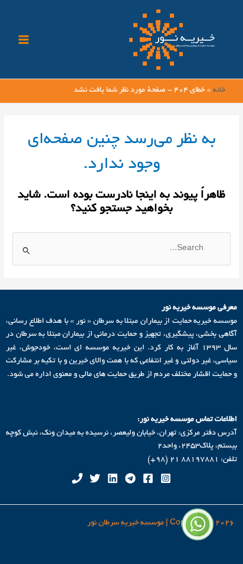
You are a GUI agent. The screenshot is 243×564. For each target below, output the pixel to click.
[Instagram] (165, 478)
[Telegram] (130, 478)
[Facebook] (148, 478)
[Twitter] (95, 478)
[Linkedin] (112, 478)
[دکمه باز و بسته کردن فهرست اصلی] (23, 39)
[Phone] (77, 478)
